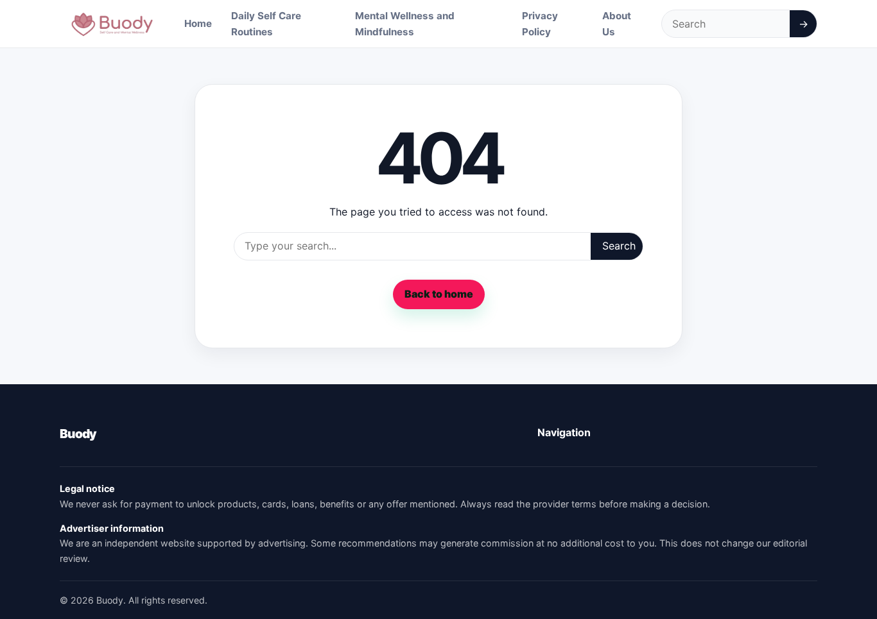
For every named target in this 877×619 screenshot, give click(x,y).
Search (619, 245)
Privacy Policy (540, 24)
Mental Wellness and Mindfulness (405, 24)
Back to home (438, 293)
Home (198, 23)
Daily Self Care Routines (266, 24)
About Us (616, 24)
